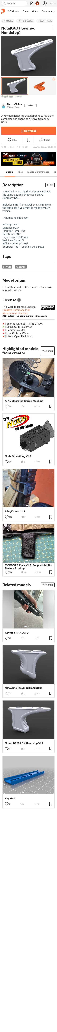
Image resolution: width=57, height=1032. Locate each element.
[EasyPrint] (31, 3)
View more (47, 350)
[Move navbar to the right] (54, 11)
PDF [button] (51, 184)
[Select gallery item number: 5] (33, 792)
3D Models (8, 21)
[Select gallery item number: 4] (31, 792)
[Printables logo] (3, 11)
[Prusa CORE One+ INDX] (28, 159)
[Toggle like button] (7, 406)
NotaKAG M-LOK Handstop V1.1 (24, 743)
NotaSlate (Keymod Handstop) (23, 687)
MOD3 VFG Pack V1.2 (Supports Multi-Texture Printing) (28, 566)
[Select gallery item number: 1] (27, 394)
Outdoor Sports (46, 21)
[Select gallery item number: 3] (31, 450)
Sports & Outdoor (26, 21)
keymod (7, 266)
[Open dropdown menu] (53, 28)
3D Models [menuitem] (13, 11)
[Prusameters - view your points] (37, 3)
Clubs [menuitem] (35, 11)
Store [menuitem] (26, 11)
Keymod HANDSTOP (17, 632)
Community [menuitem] (48, 11)
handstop (21, 266)
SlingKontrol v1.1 (15, 511)
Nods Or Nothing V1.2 (18, 456)
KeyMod (10, 798)
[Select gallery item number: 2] (29, 394)
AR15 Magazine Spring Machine (24, 400)
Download (30, 130)
